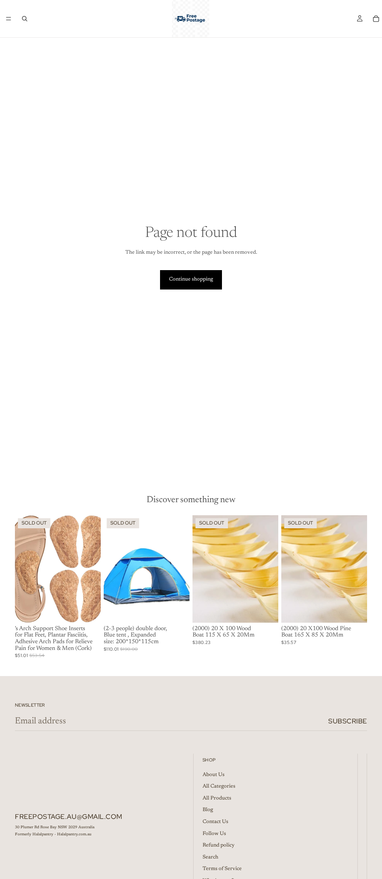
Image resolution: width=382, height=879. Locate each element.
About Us (214, 775)
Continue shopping (191, 279)
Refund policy (219, 845)
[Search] (24, 18)
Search (210, 857)
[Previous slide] (23, 569)
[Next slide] (92, 569)
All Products (217, 798)
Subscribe (347, 721)
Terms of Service (222, 869)
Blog (208, 810)
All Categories (219, 786)
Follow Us (214, 833)
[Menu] (8, 18)
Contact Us (215, 822)
